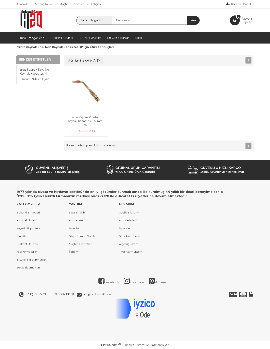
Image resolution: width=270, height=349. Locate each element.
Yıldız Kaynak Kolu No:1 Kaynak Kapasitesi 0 (35, 72)
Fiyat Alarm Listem (130, 251)
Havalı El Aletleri (26, 220)
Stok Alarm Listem (130, 236)
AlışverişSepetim (248, 20)
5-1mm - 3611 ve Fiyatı (34, 79)
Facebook (112, 282)
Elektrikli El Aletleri (28, 212)
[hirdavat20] (31, 28)
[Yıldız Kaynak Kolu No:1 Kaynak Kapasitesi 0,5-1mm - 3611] (86, 92)
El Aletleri (22, 236)
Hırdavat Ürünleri (27, 244)
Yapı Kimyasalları (27, 251)
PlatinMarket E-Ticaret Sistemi (123, 345)
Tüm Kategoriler (31, 38)
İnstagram (137, 282)
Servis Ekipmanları (28, 267)
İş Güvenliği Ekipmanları (31, 259)
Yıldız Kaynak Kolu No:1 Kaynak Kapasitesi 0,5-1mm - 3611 (86, 121)
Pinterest (161, 282)
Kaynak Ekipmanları (29, 228)
